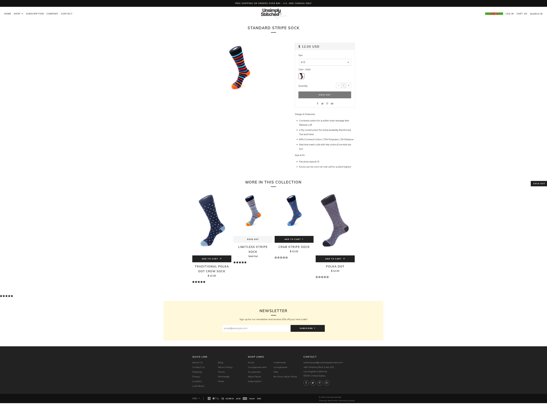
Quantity (303, 85)
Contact (67, 13)
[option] (239, 67)
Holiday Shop (494, 13)
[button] (199, 282)
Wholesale (223, 376)
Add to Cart (292, 239)
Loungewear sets (257, 367)
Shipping (197, 372)
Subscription (35, 13)
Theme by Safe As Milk (328, 400)
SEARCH (536, 14)
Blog (220, 362)
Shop (17, 13)
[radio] (301, 76)
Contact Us (198, 367)
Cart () (522, 13)
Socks (251, 362)
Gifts (276, 372)
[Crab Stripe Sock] (294, 213)
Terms (221, 372)
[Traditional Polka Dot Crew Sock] (211, 223)
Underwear (280, 362)
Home (7, 13)
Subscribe (306, 328)
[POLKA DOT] (335, 223)
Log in (510, 13)
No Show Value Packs (285, 376)
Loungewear (280, 367)
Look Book (198, 386)
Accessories (254, 372)
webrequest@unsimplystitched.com (323, 362)
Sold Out (253, 239)
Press (221, 381)
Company (52, 13)
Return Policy (225, 367)
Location (197, 381)
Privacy (196, 376)
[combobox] (325, 62)
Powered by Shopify (346, 400)
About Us (197, 362)
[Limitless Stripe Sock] (253, 213)
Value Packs (254, 376)
